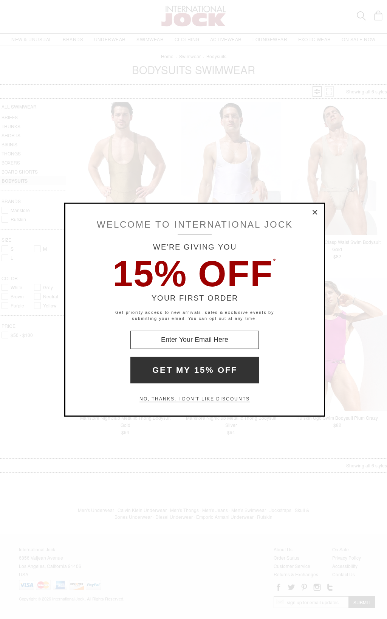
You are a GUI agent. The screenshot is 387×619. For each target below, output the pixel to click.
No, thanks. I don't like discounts (194, 399)
